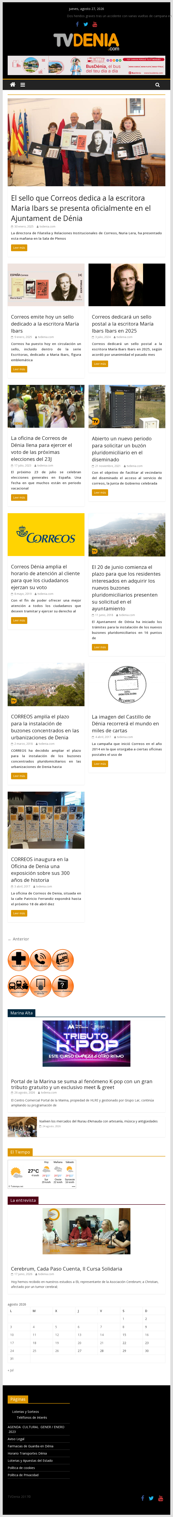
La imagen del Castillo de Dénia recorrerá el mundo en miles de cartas (125, 723)
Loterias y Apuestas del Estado (30, 1460)
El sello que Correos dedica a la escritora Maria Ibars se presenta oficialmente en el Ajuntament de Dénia (81, 208)
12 (57, 1335)
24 (12, 1351)
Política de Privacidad (23, 1475)
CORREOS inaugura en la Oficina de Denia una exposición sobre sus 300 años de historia (40, 869)
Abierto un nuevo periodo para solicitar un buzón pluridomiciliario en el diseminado (122, 448)
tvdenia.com (47, 226)
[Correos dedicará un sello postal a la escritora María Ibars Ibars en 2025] (127, 266)
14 (102, 1335)
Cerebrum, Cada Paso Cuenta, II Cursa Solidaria (66, 1268)
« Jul (11, 1370)
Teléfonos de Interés (32, 1417)
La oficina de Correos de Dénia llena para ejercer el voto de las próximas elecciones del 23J (41, 448)
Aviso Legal (16, 1439)
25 (34, 1351)
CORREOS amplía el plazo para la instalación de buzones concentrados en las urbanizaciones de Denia (45, 726)
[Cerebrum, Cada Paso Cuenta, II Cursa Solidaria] (86, 1210)
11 (34, 1335)
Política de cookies (21, 1468)
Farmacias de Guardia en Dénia (30, 1446)
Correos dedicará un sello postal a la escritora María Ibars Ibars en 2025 (123, 323)
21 (102, 1343)
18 (34, 1343)
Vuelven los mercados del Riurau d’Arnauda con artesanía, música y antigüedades (98, 1121)
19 (57, 1343)
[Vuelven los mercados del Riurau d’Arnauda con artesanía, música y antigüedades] (22, 1119)
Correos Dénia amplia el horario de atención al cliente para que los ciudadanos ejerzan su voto (45, 577)
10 (12, 1335)
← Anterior (18, 939)
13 (79, 1335)
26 (57, 1351)
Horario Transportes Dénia (27, 1453)
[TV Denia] (13, 85)
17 (12, 1343)
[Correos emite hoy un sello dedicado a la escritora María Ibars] (46, 266)
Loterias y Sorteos (25, 1411)
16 (147, 1335)
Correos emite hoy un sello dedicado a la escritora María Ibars (45, 323)
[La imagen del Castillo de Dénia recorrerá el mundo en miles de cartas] (127, 665)
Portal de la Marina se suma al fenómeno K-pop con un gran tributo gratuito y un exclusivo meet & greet (82, 1084)
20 (79, 1343)
